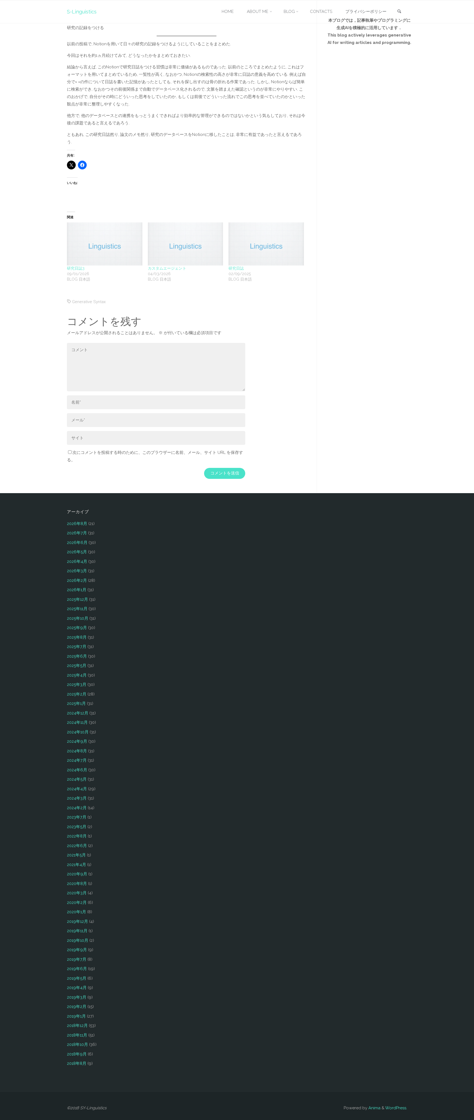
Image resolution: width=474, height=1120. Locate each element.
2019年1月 (76, 1016)
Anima (373, 1107)
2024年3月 (77, 798)
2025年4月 (77, 675)
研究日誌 (236, 268)
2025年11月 (77, 608)
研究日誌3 (75, 268)
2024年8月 (77, 750)
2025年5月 (76, 665)
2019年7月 (76, 959)
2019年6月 (77, 968)
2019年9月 (77, 949)
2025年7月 (76, 646)
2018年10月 (77, 1044)
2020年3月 (77, 892)
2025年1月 (76, 703)
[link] (399, 12)
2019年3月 (76, 997)
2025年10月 (77, 618)
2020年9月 (77, 874)
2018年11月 (77, 1035)
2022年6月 (77, 845)
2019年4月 (77, 987)
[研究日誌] (266, 244)
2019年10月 (77, 940)
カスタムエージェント (167, 268)
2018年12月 (77, 1025)
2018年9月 (77, 1054)
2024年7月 (77, 760)
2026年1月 (76, 589)
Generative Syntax (89, 301)
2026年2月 (77, 580)
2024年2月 (77, 807)
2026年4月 (77, 561)
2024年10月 (78, 732)
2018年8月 (76, 1063)
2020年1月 (76, 911)
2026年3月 (77, 570)
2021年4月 (76, 864)
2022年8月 (77, 836)
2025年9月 (77, 627)
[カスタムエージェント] (185, 244)
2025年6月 (77, 656)
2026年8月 (77, 523)
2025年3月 (76, 684)
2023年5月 (76, 826)
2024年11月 (77, 722)
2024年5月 (77, 779)
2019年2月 (76, 1006)
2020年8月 (77, 883)
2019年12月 (77, 921)
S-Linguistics (82, 12)
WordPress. (396, 1107)
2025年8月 (77, 637)
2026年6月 (77, 542)
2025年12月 (77, 599)
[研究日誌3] (104, 244)
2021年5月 (76, 855)
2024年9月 (77, 741)
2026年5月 (77, 551)
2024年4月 (77, 788)
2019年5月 (76, 978)
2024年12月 (77, 713)
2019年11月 (77, 930)
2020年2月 (77, 902)
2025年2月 (76, 694)
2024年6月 (77, 769)
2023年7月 (76, 817)
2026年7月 (77, 532)
